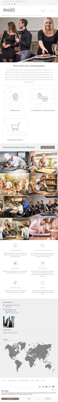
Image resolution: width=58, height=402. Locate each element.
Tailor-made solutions (22, 15)
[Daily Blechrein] (14, 229)
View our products (47, 147)
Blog (35, 15)
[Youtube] (12, 4)
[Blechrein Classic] (14, 162)
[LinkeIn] (14, 4)
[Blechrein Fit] (43, 162)
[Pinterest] (9, 4)
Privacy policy (54, 389)
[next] (56, 39)
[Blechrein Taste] (14, 207)
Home (3, 15)
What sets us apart (11, 15)
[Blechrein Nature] (14, 184)
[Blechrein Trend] (43, 207)
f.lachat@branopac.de (14, 312)
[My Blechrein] (43, 229)
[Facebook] (4, 4)
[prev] (1, 39)
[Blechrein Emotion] (43, 184)
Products (30, 15)
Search (53, 10)
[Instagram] (6, 4)
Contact (39, 15)
